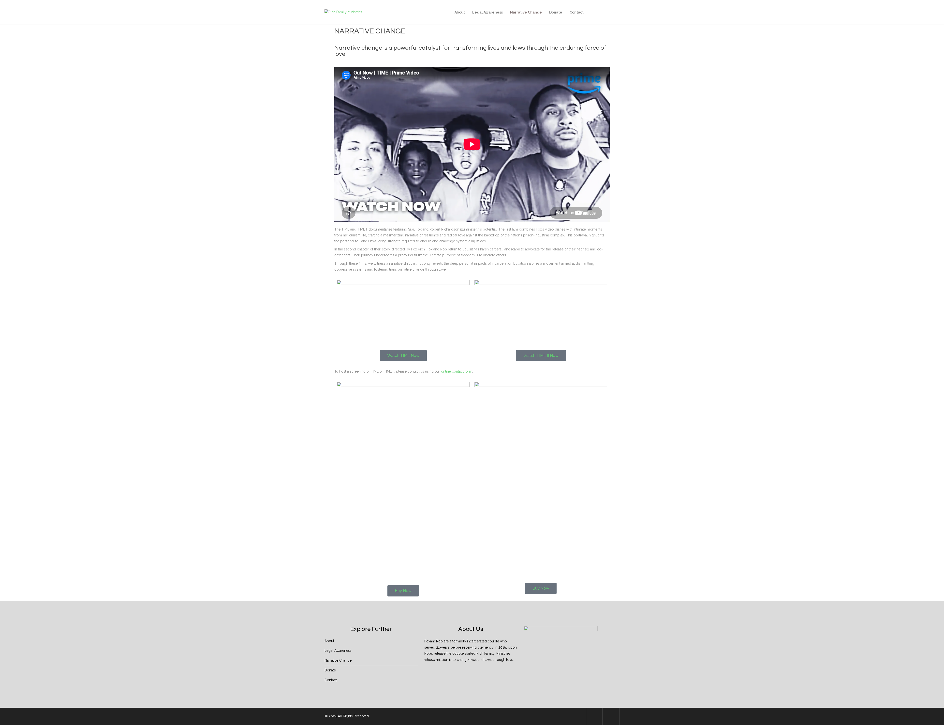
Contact (577, 12)
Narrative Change (526, 12)
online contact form (456, 371)
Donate (555, 12)
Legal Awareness (487, 12)
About (460, 12)
